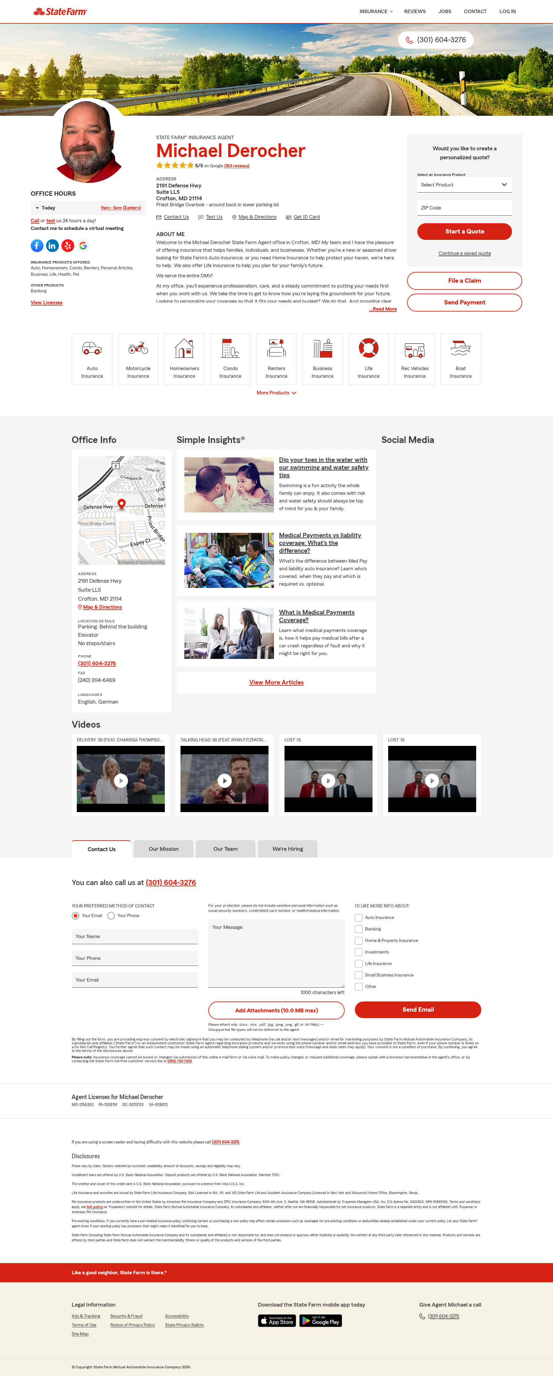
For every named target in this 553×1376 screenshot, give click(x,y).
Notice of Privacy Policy (132, 1325)
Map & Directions (102, 607)
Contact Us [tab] (102, 849)
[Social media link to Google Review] (83, 245)
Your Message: (228, 927)
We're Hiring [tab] (287, 849)
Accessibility (177, 1316)
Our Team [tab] (225, 849)
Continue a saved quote (465, 253)
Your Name (88, 936)
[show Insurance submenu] (390, 11)
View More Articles (276, 682)
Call (35, 220)
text (50, 220)
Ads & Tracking (86, 1316)
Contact (475, 11)
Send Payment (464, 302)
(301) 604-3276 (97, 663)
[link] (61, 11)
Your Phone (128, 915)
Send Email (418, 1010)
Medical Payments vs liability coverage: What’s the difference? (320, 543)
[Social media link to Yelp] (67, 245)
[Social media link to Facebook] (37, 245)
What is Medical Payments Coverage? (317, 616)
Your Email (92, 915)
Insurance (374, 11)
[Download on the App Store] (277, 1320)
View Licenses (46, 302)
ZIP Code (431, 207)
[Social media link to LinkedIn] (52, 245)
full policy (95, 1207)
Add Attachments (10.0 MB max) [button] (276, 1010)
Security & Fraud (126, 1316)
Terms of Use (84, 1325)
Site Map (80, 1334)
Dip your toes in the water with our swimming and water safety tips (324, 467)
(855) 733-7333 (180, 1061)
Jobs (444, 11)
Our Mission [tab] (164, 849)
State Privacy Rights (184, 1325)
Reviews (415, 11)
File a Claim (464, 281)
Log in (508, 11)
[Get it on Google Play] (320, 1320)
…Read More (383, 309)
